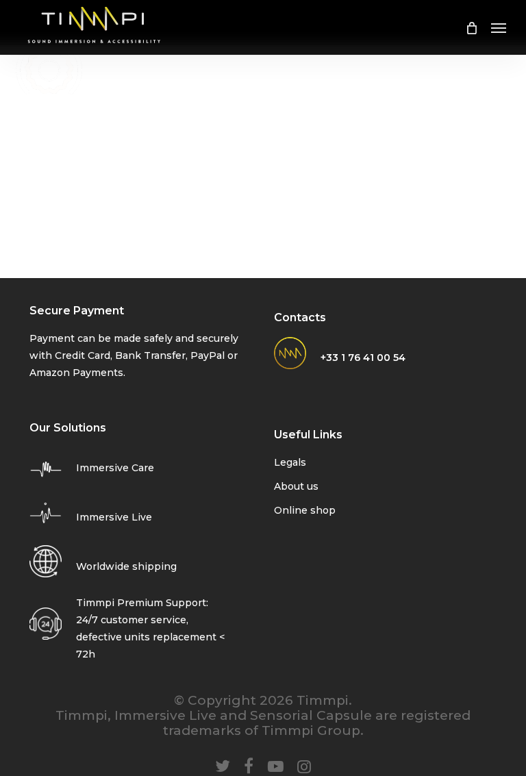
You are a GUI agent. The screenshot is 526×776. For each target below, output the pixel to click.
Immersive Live (114, 517)
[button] (498, 27)
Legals (290, 462)
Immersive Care (115, 468)
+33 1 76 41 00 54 (363, 357)
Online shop (305, 510)
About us (296, 486)
